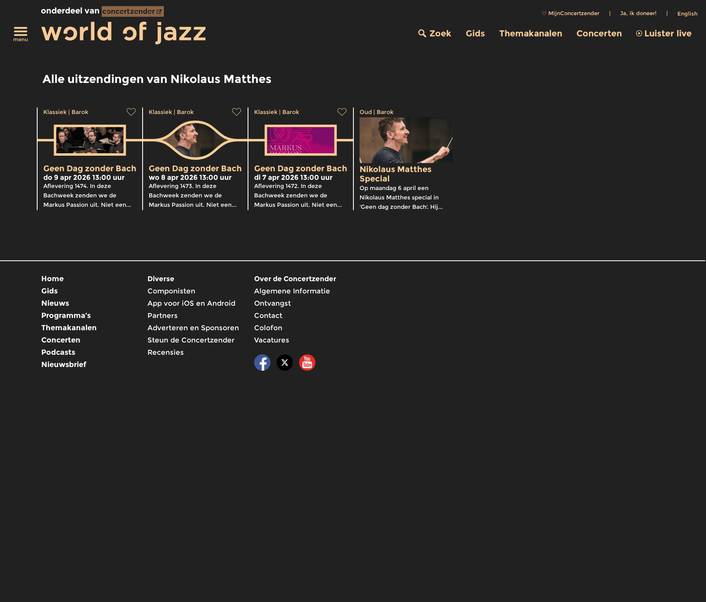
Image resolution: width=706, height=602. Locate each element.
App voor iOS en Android (191, 303)
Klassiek (55, 112)
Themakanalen (530, 33)
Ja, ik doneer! (638, 13)
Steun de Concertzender (191, 340)
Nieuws (55, 303)
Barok (79, 112)
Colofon (268, 328)
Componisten (171, 291)
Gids (475, 33)
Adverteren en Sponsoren (193, 328)
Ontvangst (272, 303)
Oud (366, 112)
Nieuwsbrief (63, 364)
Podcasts (58, 352)
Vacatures (271, 340)
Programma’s (66, 315)
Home (52, 278)
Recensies (165, 352)
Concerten (599, 33)
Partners (162, 315)
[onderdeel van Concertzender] (133, 11)
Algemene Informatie (292, 291)
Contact (268, 315)
